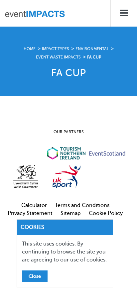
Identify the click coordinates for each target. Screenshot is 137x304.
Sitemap (71, 213)
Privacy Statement (30, 213)
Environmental (92, 49)
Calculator (34, 205)
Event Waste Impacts (58, 57)
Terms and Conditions (82, 205)
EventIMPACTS (35, 15)
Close (35, 276)
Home (30, 49)
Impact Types (55, 49)
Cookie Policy (106, 213)
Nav (123, 13)
